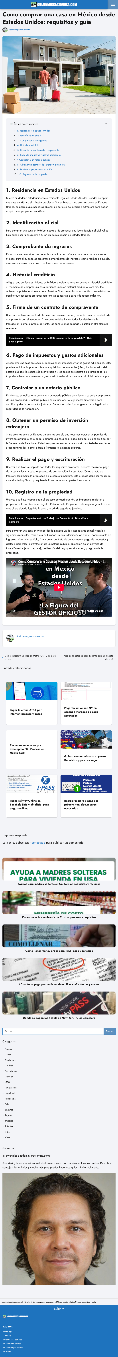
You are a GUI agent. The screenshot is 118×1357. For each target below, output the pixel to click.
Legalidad (10, 1093)
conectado (38, 842)
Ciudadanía (10, 1060)
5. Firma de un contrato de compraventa (38, 150)
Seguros (9, 1109)
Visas (7, 1137)
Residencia (10, 1098)
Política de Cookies (12, 1343)
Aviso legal (8, 1331)
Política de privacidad (13, 1347)
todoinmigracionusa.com (20, 29)
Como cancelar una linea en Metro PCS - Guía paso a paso (30, 657)
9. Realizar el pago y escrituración (34, 169)
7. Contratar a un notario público (34, 160)
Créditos (9, 1065)
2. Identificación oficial (29, 135)
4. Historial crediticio (28, 145)
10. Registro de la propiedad (33, 174)
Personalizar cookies (12, 1339)
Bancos (8, 1049)
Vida (7, 1131)
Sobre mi (7, 1351)
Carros (8, 1054)
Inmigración (11, 1087)
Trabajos (9, 1120)
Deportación (11, 1071)
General (9, 1076)
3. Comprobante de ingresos (32, 140)
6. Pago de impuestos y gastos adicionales (39, 155)
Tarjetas (8, 1115)
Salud (7, 1104)
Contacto (7, 1335)
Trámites (9, 1126)
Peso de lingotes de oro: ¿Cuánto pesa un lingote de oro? (88, 657)
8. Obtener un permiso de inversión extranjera (41, 164)
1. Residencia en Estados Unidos (33, 130)
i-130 (7, 1082)
